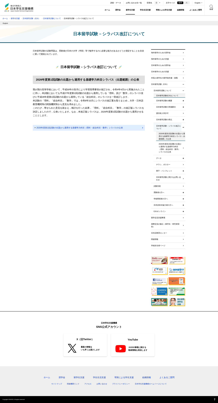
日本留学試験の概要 (164, 101)
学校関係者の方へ (161, 199)
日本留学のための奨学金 (161, 65)
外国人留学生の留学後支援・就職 (164, 78)
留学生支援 (130, 10)
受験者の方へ (159, 192)
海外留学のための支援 (160, 59)
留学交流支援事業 (158, 218)
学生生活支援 (145, 10)
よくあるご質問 (195, 10)
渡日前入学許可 (162, 113)
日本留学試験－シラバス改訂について (168, 127)
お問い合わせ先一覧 (134, 3)
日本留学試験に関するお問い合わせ (168, 178)
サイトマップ (56, 384)
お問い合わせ (102, 384)
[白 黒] (157, 2)
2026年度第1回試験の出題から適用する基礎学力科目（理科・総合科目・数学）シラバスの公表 (79, 128)
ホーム (107, 10)
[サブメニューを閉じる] (183, 84)
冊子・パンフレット (164, 171)
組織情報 (180, 10)
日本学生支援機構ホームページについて (151, 384)
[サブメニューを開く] (183, 101)
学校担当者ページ (158, 246)
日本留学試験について (52, 18)
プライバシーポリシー (121, 384)
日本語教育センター (159, 233)
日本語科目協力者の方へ (163, 205)
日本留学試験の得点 (164, 120)
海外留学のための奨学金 (161, 53)
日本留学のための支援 (160, 72)
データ (158, 158)
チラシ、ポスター (163, 164)
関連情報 (154, 239)
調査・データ (115, 3)
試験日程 (157, 186)
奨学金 (118, 10)
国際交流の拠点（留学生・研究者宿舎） (165, 225)
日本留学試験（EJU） (31, 18)
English (197, 3)
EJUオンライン (160, 211)
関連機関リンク (73, 384)
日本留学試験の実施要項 (166, 107)
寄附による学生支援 (164, 10)
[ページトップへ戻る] (214, 399)
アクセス (87, 384)
